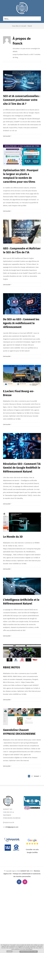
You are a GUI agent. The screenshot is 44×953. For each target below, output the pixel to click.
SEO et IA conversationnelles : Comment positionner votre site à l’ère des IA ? (21, 99)
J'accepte (9, 951)
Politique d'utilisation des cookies (28, 951)
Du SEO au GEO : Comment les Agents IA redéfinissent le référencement (21, 323)
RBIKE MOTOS (11, 667)
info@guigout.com (11, 827)
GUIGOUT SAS (24, 871)
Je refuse (16, 951)
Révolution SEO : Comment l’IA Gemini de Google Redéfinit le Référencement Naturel (22, 467)
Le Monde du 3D (13, 536)
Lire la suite (6, 136)
